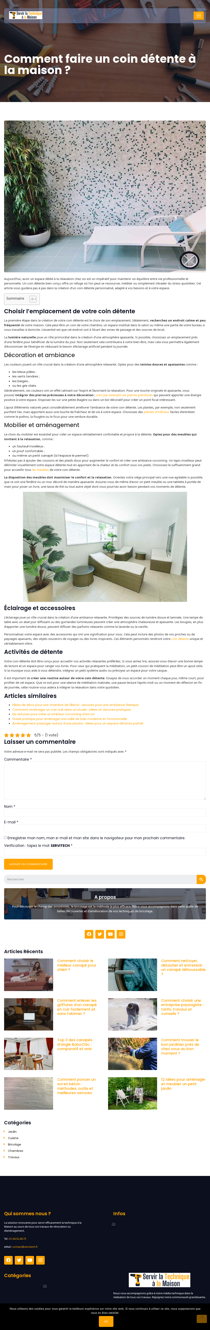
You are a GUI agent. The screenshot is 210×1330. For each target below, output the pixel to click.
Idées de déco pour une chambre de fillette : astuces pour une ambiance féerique (75, 705)
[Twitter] (99, 934)
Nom (9, 806)
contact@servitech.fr (25, 1247)
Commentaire (18, 759)
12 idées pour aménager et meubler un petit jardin (183, 1084)
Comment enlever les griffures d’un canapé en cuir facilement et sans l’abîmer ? (77, 1007)
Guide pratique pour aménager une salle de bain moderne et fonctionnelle (69, 719)
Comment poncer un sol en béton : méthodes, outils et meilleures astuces (76, 1086)
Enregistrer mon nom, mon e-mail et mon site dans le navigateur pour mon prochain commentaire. (96, 838)
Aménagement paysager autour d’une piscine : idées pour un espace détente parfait (78, 723)
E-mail (11, 822)
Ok (106, 1321)
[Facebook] (89, 934)
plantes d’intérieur (156, 412)
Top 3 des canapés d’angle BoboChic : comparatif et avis (74, 1044)
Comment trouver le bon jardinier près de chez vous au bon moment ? (180, 1046)
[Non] (202, 1319)
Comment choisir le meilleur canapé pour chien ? (76, 965)
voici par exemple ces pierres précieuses (124, 395)
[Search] (201, 879)
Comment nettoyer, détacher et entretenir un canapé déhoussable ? (183, 967)
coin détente (180, 639)
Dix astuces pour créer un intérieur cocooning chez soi (53, 714)
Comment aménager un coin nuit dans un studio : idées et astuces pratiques (71, 709)
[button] (113, 1224)
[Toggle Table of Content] (30, 299)
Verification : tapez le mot (38, 846)
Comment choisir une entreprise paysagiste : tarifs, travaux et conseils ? (182, 1007)
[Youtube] (110, 934)
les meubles (40, 470)
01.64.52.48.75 (17, 1239)
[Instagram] (121, 934)
